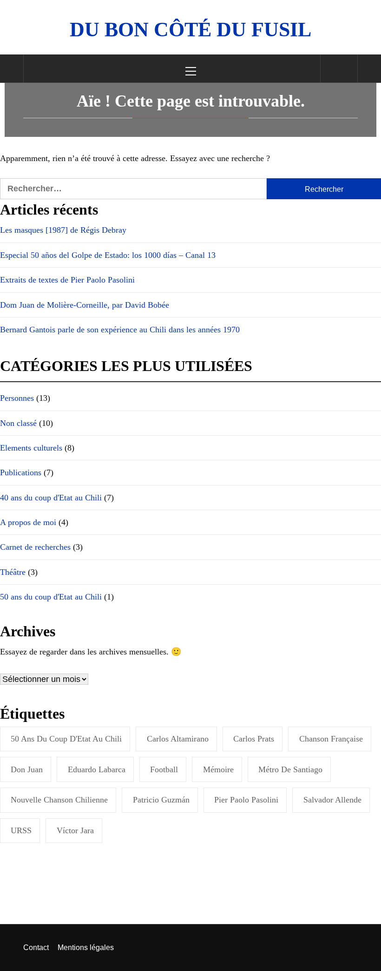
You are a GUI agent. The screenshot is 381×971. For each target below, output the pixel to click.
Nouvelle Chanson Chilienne (59, 799)
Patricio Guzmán (161, 799)
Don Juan (27, 769)
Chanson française (331, 738)
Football (164, 769)
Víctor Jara (75, 830)
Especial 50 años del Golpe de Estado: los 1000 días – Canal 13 (108, 255)
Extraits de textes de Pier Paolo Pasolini (67, 279)
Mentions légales (86, 947)
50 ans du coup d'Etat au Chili (66, 738)
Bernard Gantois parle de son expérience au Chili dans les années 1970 (120, 329)
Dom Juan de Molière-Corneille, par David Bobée (84, 305)
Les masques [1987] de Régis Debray (63, 230)
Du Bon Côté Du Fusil (190, 29)
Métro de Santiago (290, 769)
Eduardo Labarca (96, 769)
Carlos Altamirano (178, 738)
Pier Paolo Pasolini (246, 799)
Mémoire (218, 769)
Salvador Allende (332, 799)
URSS (21, 830)
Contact (36, 947)
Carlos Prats (253, 738)
